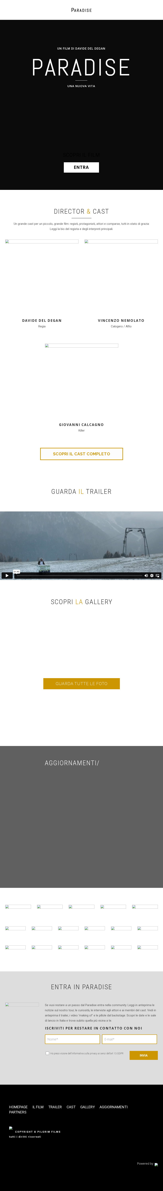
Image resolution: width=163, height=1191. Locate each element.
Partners (17, 1112)
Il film (38, 1107)
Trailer (55, 1107)
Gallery (87, 1107)
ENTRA (81, 167)
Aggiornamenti (114, 1107)
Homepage (18, 1107)
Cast (71, 1107)
